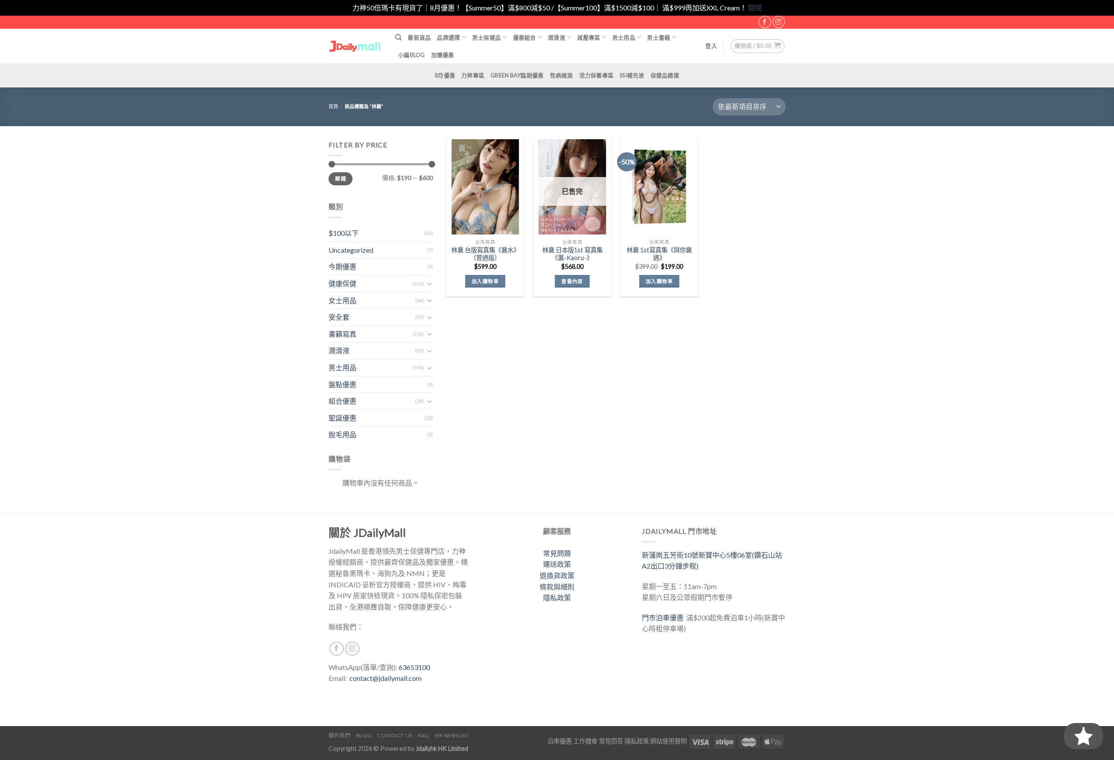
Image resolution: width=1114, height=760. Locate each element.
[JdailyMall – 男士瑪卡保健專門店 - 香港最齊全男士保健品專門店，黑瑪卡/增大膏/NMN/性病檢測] (355, 46)
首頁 (333, 106)
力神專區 (472, 75)
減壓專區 (588, 37)
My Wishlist (452, 735)
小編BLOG (411, 54)
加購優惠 (442, 54)
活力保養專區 (596, 75)
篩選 (340, 178)
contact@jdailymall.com (385, 678)
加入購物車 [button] (485, 281)
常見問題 (557, 553)
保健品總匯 (665, 75)
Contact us (395, 735)
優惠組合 (524, 37)
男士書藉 (658, 37)
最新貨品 (419, 37)
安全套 (339, 317)
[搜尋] (398, 37)
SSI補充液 (632, 75)
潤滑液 (556, 37)
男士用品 (623, 37)
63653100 (414, 667)
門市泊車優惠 (664, 617)
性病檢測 (561, 75)
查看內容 (572, 281)
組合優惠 (342, 401)
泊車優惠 (559, 741)
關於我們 (339, 735)
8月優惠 (445, 75)
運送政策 (557, 564)
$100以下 (344, 233)
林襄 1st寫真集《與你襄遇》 (659, 254)
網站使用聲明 (668, 741)
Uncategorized (351, 250)
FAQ (423, 735)
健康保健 (342, 283)
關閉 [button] (755, 7)
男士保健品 (486, 37)
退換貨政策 (557, 575)
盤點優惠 (342, 384)
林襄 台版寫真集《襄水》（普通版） (485, 254)
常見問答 (611, 741)
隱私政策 (557, 597)
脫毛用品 (342, 434)
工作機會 (585, 741)
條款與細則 (557, 587)
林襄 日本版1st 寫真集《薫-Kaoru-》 (572, 254)
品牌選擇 (448, 37)
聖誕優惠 (342, 418)
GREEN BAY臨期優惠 (517, 75)
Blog (364, 735)
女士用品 (342, 300)
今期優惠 (342, 266)
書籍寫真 (342, 334)
